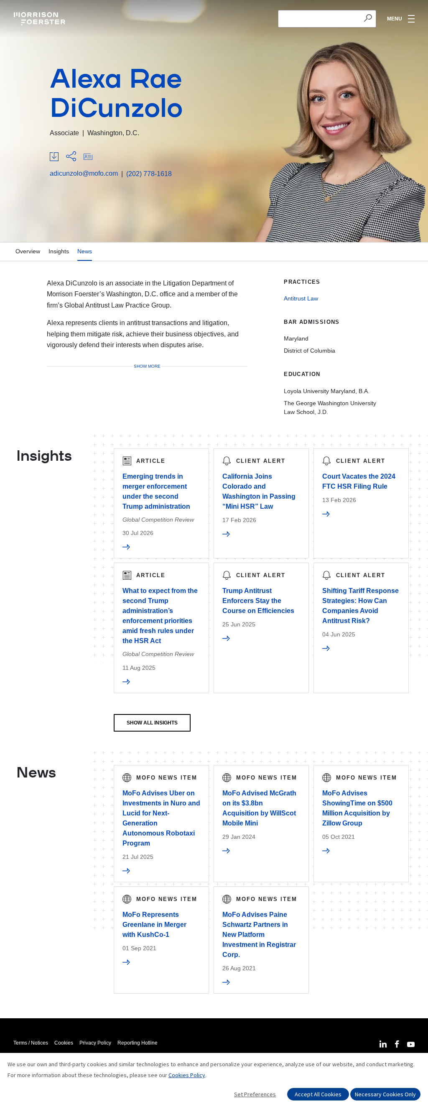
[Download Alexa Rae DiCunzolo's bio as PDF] (54, 157)
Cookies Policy (186, 1075)
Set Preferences (255, 1094)
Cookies (63, 1043)
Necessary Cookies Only (385, 1094)
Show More (147, 366)
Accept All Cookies (318, 1094)
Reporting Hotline (137, 1043)
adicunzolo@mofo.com (84, 173)
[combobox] (327, 19)
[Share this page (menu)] (71, 157)
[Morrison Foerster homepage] (40, 18)
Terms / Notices (30, 1043)
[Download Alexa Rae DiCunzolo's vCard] (88, 157)
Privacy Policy (95, 1043)
